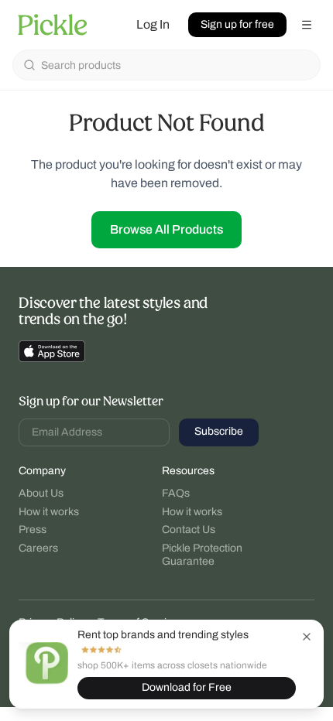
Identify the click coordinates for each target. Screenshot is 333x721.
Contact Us (188, 529)
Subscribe (218, 431)
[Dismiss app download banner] (307, 637)
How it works (49, 512)
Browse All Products (166, 229)
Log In (153, 24)
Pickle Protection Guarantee (202, 555)
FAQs (176, 493)
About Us (41, 493)
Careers (38, 548)
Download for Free (187, 687)
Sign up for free (237, 24)
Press (32, 529)
